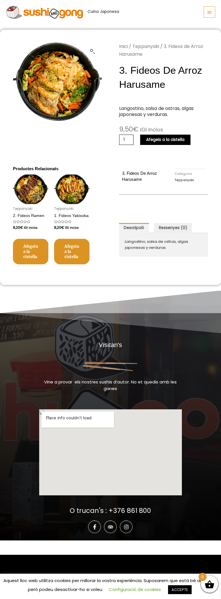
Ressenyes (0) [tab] (173, 227)
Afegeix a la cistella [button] (30, 251)
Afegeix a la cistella (165, 139)
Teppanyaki (145, 46)
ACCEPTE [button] (180, 589)
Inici (123, 46)
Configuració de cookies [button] (135, 589)
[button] (92, 51)
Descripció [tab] (134, 227)
